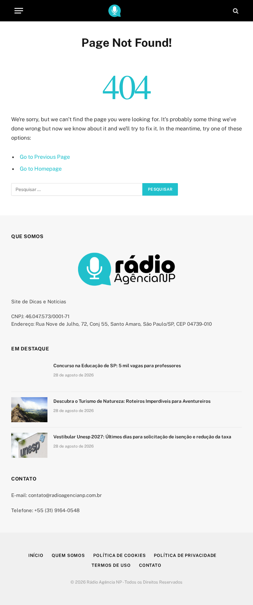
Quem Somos (68, 555)
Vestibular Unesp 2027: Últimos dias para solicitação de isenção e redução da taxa (142, 436)
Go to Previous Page (45, 156)
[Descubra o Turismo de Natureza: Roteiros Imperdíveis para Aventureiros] (29, 409)
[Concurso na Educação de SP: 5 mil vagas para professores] (29, 374)
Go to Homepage (41, 168)
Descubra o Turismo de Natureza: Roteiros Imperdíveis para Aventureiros (132, 401)
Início (35, 555)
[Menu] (18, 10)
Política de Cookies (119, 555)
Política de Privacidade (185, 555)
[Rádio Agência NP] (126, 10)
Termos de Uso (111, 565)
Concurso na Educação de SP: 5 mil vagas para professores (117, 365)
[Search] (235, 10)
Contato (150, 565)
